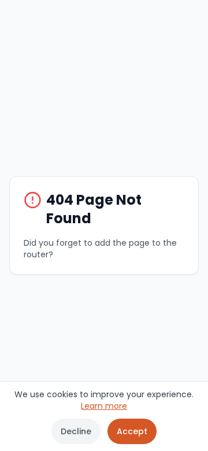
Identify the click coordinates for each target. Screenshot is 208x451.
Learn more (104, 406)
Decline (76, 431)
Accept (132, 431)
